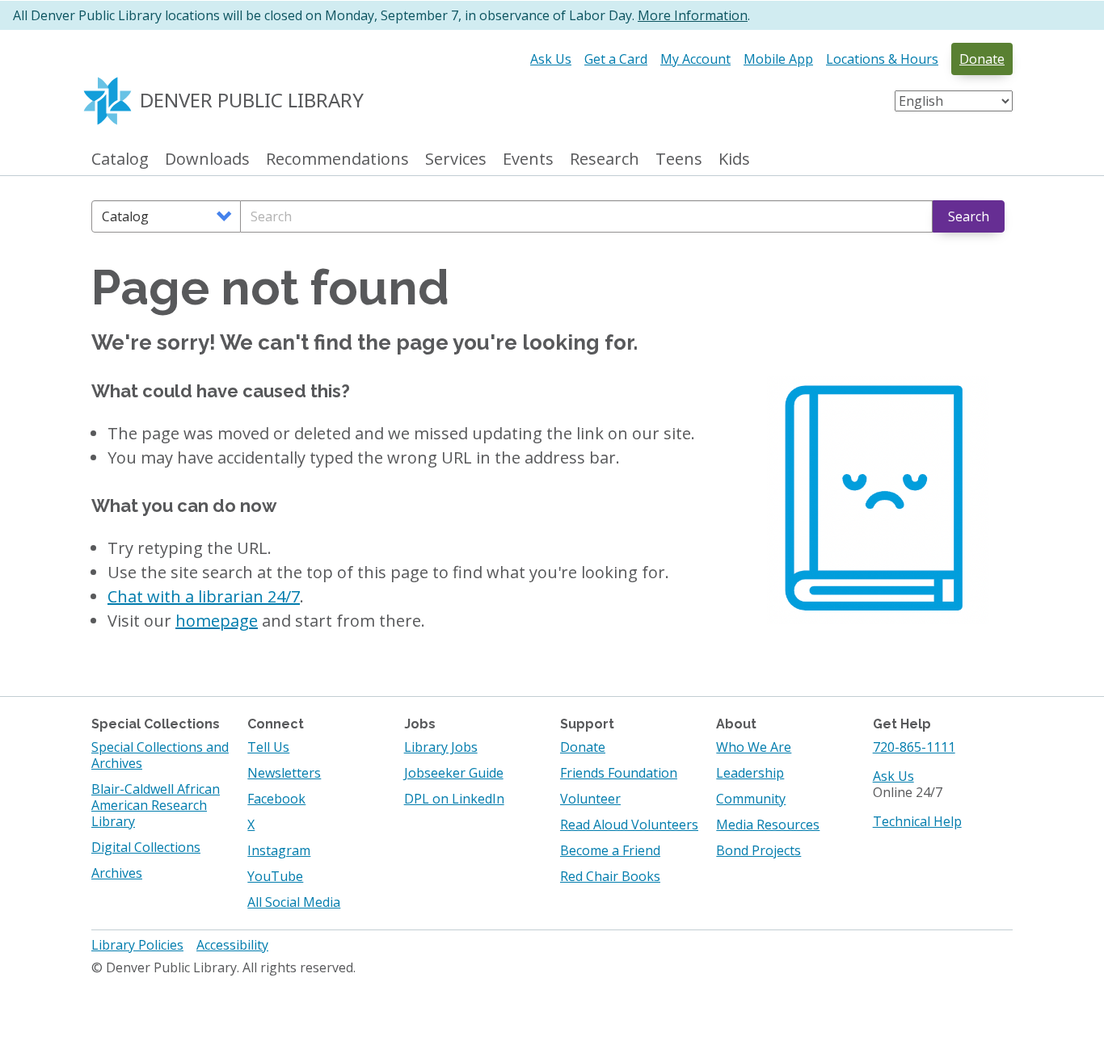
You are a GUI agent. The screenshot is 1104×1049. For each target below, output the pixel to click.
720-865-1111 (914, 747)
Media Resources (768, 824)
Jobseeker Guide (454, 773)
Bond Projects (758, 850)
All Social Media (293, 902)
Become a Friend (610, 850)
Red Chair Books (610, 876)
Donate (982, 59)
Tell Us (268, 747)
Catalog (120, 159)
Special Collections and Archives (160, 755)
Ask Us (550, 59)
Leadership (750, 773)
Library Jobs (441, 747)
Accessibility (232, 945)
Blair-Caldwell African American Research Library (155, 805)
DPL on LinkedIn (454, 799)
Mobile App (778, 59)
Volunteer (590, 799)
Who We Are (753, 747)
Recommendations (337, 159)
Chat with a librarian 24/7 (203, 596)
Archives (116, 873)
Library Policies (137, 945)
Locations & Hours (882, 59)
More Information (693, 15)
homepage (216, 620)
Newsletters (284, 773)
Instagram (278, 850)
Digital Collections (145, 847)
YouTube (275, 876)
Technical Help (917, 821)
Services (456, 159)
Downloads (207, 159)
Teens (678, 159)
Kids (734, 159)
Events (528, 159)
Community (751, 799)
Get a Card (615, 59)
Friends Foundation (618, 773)
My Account (695, 59)
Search (968, 216)
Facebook (276, 799)
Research (604, 159)
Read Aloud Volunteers (629, 824)
